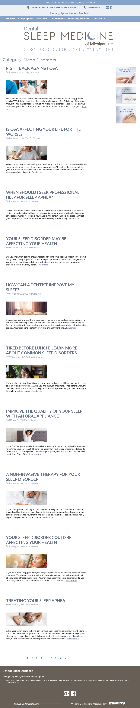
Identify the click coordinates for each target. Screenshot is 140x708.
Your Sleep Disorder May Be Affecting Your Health (36, 241)
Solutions (41, 18)
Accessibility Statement (50, 703)
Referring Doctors (78, 18)
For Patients (58, 18)
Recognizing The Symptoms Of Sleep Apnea (23, 676)
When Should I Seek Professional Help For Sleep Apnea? (42, 195)
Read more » (38, 172)
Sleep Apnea (25, 18)
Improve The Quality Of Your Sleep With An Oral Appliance (44, 413)
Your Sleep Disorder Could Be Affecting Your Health (39, 540)
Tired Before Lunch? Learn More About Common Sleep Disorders (41, 350)
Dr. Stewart (8, 18)
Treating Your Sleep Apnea (35, 600)
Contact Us (99, 18)
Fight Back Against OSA (32, 68)
